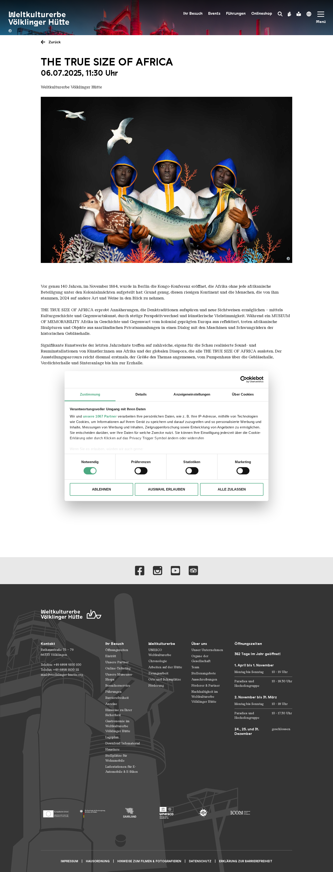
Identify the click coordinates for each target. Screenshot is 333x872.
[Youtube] (175, 570)
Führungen (236, 13)
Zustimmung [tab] (90, 394)
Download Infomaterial (122, 743)
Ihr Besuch (193, 13)
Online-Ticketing (117, 668)
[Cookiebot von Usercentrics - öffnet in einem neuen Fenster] (243, 379)
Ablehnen (101, 489)
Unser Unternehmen (207, 650)
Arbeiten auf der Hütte (165, 667)
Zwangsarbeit (158, 673)
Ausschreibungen (204, 679)
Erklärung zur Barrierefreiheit (245, 861)
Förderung (156, 685)
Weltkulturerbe (161, 643)
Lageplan (112, 737)
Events (214, 13)
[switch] (141, 470)
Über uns (199, 643)
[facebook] (139, 570)
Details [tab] (141, 394)
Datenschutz (200, 861)
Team (195, 667)
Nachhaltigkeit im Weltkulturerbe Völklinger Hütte (204, 696)
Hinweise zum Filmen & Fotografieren (149, 861)
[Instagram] (157, 570)
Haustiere (112, 749)
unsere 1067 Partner (100, 416)
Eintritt (110, 656)
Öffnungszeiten (116, 650)
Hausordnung (98, 861)
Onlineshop (261, 13)
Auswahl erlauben (166, 489)
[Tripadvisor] (193, 570)
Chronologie (157, 661)
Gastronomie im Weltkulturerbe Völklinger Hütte (117, 726)
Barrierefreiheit (117, 698)
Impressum (69, 861)
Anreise (111, 704)
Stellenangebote (203, 673)
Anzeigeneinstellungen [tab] (192, 394)
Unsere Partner (117, 662)
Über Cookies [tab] (243, 394)
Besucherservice (117, 685)
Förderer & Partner (205, 685)
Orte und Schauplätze (164, 679)
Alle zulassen (232, 489)
